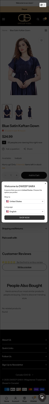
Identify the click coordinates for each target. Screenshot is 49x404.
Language (8, 207)
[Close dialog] (45, 183)
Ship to (7, 197)
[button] (42, 5)
